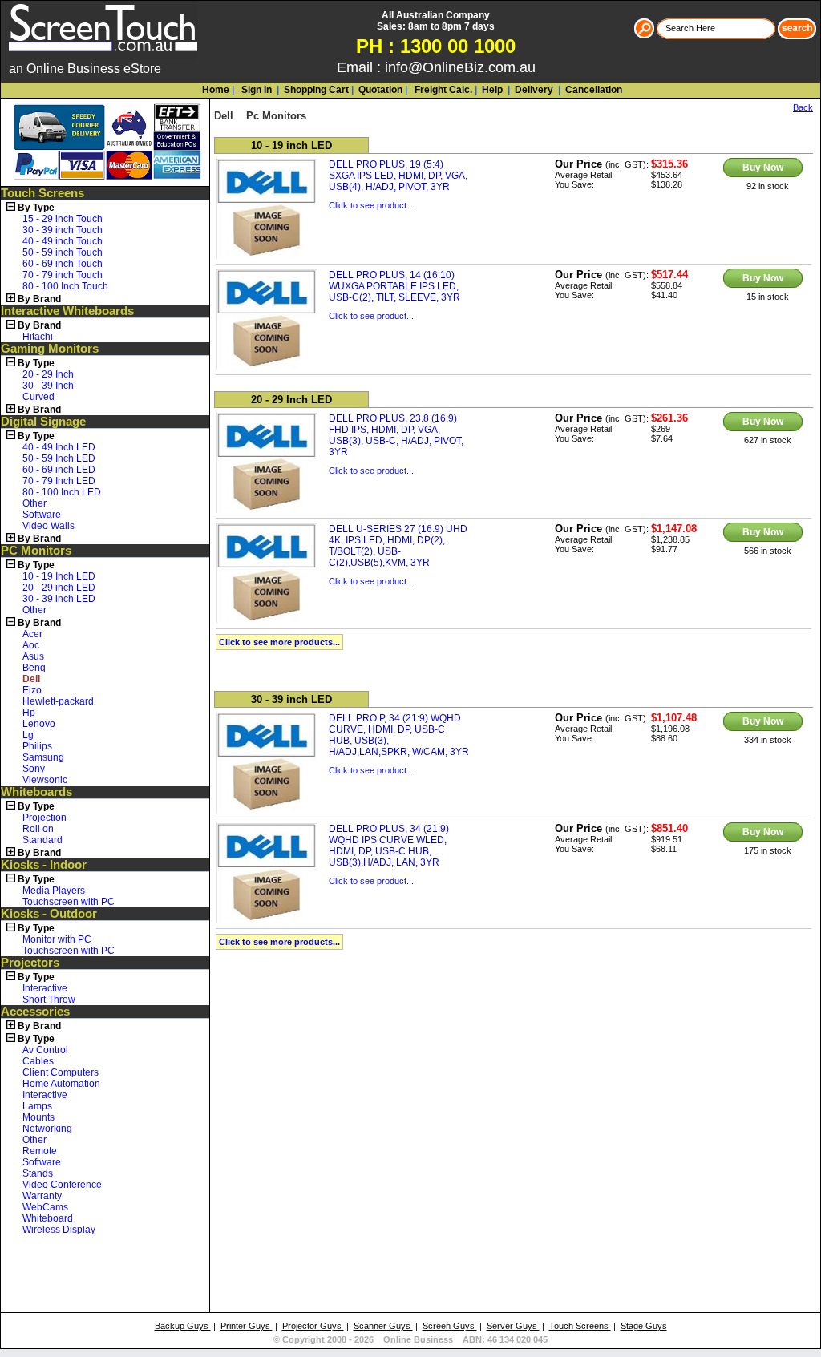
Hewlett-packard (58, 701)
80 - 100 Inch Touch (65, 286)
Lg (28, 735)
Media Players (53, 890)
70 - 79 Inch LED (58, 481)
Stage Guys (644, 1326)
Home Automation (61, 1083)
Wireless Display (58, 1229)
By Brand (39, 299)
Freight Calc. (442, 89)
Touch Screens (42, 193)
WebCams (45, 1207)
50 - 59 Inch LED (58, 458)
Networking (47, 1128)
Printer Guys (246, 1326)
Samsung (43, 757)
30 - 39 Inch (48, 385)
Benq (34, 667)
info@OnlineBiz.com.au (460, 67)
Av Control (45, 1050)
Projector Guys (313, 1326)
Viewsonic (44, 780)
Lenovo (38, 723)
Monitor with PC (56, 939)
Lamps (37, 1106)
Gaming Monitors (50, 348)
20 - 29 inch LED (58, 587)
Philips (37, 746)
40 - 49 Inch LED (58, 447)
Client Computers (60, 1072)
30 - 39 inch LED (58, 598)
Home (215, 89)
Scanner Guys (383, 1326)
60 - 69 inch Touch (62, 263)
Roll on (38, 828)
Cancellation (592, 89)
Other (34, 503)
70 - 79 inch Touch (62, 275)
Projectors (30, 962)
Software (41, 514)
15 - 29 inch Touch (62, 218)
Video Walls (48, 525)
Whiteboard (47, 1218)
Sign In (255, 89)
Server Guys (513, 1326)
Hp (28, 712)
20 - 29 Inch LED (291, 400)
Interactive (44, 988)
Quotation (380, 89)
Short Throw (48, 999)
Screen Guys (450, 1326)
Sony (33, 768)
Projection (44, 817)
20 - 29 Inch (48, 374)
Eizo (32, 690)
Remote (39, 1151)
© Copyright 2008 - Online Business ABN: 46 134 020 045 (410, 1339)
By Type (36, 207)
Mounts (38, 1117)
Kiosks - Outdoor (49, 913)
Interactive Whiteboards (67, 311)
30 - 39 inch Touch (62, 230)
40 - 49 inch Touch (62, 241)
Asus (33, 656)
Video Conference (62, 1184)
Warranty (42, 1196)
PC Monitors (36, 550)
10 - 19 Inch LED (58, 576)
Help (492, 89)
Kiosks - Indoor (44, 864)
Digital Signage (43, 421)
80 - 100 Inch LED (61, 492)
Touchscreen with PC (68, 901)
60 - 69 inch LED (58, 469)
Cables (38, 1061)
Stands (37, 1173)
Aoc (30, 645)
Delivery (532, 89)
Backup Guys (183, 1326)
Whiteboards (36, 792)
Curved (38, 396)
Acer (32, 634)
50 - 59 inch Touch (62, 252)
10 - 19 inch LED (291, 145)
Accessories (35, 1011)
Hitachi (37, 336)
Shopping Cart (316, 89)
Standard (42, 840)
